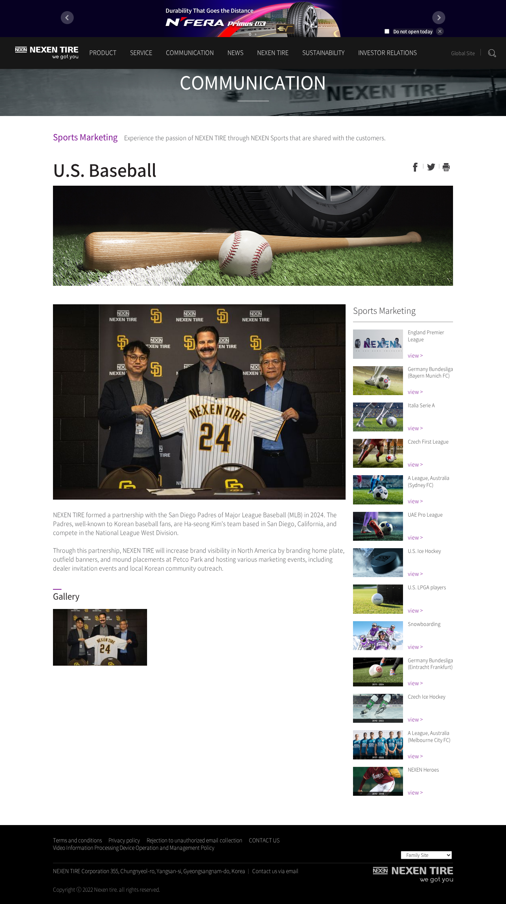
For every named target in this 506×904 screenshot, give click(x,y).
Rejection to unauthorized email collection (194, 840)
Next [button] (438, 17)
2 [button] (255, 34)
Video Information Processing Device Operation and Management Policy (133, 847)
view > (415, 355)
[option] (253, 18)
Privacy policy (124, 840)
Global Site (463, 52)
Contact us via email (275, 870)
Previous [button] (67, 17)
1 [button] (250, 34)
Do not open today (413, 31)
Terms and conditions (77, 840)
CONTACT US (264, 840)
